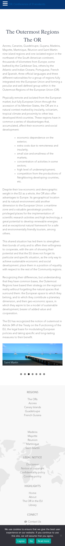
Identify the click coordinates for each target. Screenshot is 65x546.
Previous (6, 356)
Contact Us (34, 522)
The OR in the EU (32, 501)
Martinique (32, 444)
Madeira (32, 432)
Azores (32, 403)
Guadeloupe (32, 411)
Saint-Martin (33, 448)
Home (32, 493)
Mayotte (32, 436)
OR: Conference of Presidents (27, 4)
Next (58, 356)
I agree (21, 541)
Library (32, 505)
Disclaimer (32, 464)
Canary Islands (32, 407)
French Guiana (32, 415)
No (31, 541)
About (32, 497)
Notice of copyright (32, 468)
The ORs (33, 399)
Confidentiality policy (32, 472)
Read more (43, 541)
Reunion (33, 440)
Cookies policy (32, 476)
